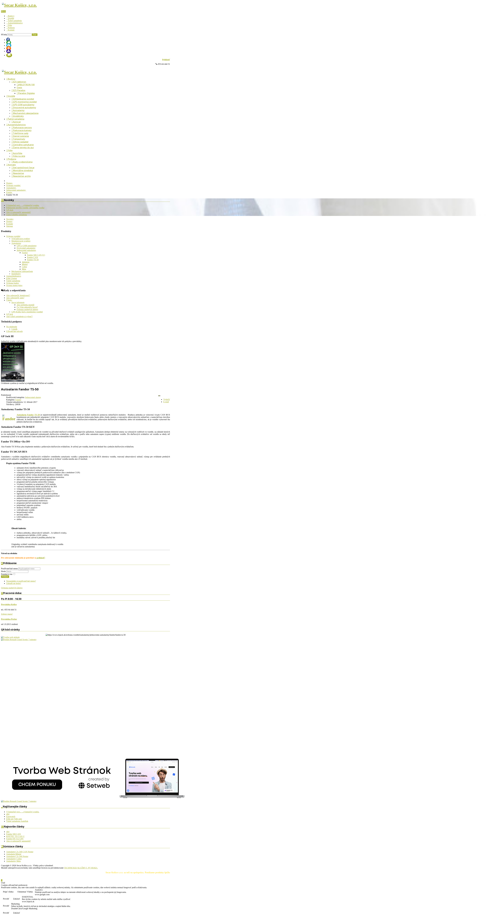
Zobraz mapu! (7, 614)
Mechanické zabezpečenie (25, 113)
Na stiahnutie (11, 327)
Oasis (19, 87)
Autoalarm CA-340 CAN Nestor (19, 852)
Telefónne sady (20, 133)
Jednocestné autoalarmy (26, 250)
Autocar (17, 121)
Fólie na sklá (19, 156)
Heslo (3, 571)
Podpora (11, 28)
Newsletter (18, 173)
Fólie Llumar (11, 278)
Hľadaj (4, 34)
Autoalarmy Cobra (14, 859)
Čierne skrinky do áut (23, 147)
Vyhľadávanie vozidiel (23, 99)
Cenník (14, 329)
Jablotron (25, 262)
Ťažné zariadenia (15, 21)
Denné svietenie (21, 136)
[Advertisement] (11, 680)
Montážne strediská (23, 170)
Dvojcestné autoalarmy (24, 107)
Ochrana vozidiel (13, 236)
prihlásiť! (40, 558)
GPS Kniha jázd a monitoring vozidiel (27, 312)
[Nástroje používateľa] (159, 395)
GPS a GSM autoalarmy (27, 246)
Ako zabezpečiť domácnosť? (18, 295)
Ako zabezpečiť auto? (15, 298)
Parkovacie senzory (22, 127)
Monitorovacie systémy (21, 241)
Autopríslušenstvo (15, 23)
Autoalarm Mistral (13, 854)
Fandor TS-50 (33, 260)
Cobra (24, 267)
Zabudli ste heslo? (13, 583)
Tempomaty (19, 139)
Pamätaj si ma (6, 574)
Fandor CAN (32, 257)
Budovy (11, 16)
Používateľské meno (9, 568)
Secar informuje (17, 302)
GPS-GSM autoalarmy (23, 104)
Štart (35, 35)
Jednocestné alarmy (33, 397)
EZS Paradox (19, 90)
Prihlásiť (166, 60)
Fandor (25, 253)
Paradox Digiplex (26, 93)
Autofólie (17, 153)
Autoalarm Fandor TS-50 (28, 415)
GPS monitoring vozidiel (25, 101)
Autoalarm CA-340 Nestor (17, 856)
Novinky (10, 219)
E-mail (166, 402)
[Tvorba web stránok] (10, 637)
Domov (9, 221)
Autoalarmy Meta (13, 861)
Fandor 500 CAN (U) (36, 255)
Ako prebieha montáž (25, 305)
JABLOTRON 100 (26, 84)
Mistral (25, 264)
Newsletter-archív (22, 176)
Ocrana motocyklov (14, 285)
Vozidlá (11, 18)
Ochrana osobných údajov (27, 309)
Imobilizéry (18, 116)
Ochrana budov (12, 283)
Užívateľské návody (14, 331)
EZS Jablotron (19, 81)
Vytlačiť (166, 399)
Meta (24, 269)
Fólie (10, 25)
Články (9, 300)
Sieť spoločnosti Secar (23, 167)
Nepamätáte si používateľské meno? (21, 581)
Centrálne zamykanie (23, 144)
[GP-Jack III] (12, 381)
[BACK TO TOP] (1, 880)
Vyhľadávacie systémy (20, 239)
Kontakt (11, 30)
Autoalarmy (18, 110)
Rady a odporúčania (22, 161)
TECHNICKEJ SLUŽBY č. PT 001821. (81, 868)
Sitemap (9, 226)
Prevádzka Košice (9, 604)
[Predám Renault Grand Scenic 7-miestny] (19, 639)
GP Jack (9, 314)
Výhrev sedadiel (20, 141)
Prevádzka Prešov (9, 619)
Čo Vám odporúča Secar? (27, 307)
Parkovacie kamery (22, 130)
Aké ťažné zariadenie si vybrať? (19, 316)
